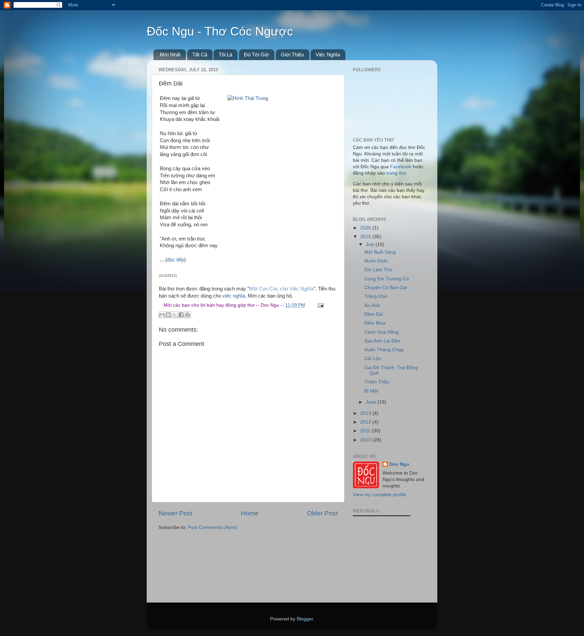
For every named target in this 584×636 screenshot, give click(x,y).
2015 (366, 236)
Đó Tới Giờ (256, 54)
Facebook (400, 166)
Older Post (322, 513)
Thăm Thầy (376, 381)
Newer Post (175, 513)
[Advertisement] (386, 560)
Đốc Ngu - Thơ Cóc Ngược (220, 31)
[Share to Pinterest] (187, 314)
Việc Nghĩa (328, 54)
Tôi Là (225, 54)
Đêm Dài (373, 314)
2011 (366, 430)
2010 (366, 439)
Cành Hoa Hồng (381, 332)
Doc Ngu (399, 464)
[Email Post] (320, 305)
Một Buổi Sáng (380, 252)
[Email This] (162, 314)
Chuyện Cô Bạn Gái (385, 287)
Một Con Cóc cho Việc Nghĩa (281, 288)
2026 (366, 227)
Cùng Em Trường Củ (386, 278)
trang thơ (396, 173)
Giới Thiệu (292, 54)
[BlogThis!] (168, 314)
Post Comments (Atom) (213, 527)
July (370, 244)
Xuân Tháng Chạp (384, 349)
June (372, 402)
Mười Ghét (375, 260)
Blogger (305, 618)
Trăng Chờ (375, 296)
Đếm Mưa (375, 323)
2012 (366, 422)
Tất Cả (199, 54)
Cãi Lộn (372, 358)
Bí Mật (371, 390)
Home (250, 513)
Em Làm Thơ (378, 269)
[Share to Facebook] (181, 314)
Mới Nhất (170, 54)
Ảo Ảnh (372, 305)
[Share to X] (174, 314)
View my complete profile (379, 494)
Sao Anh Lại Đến (382, 341)
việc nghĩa (233, 296)
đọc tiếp (175, 259)
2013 (366, 413)
